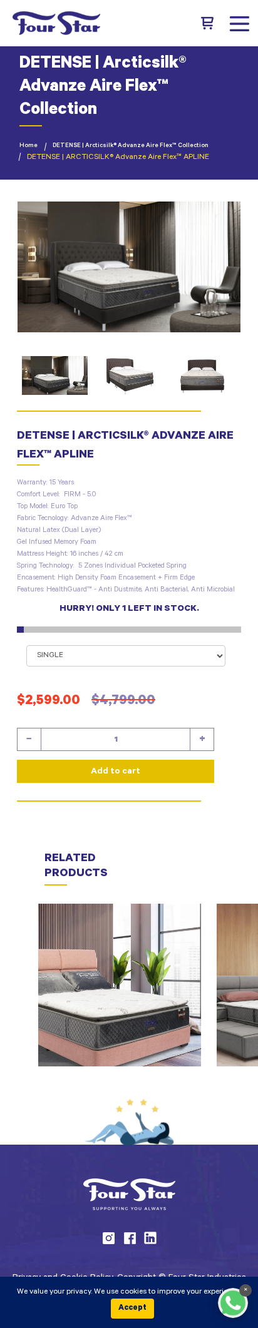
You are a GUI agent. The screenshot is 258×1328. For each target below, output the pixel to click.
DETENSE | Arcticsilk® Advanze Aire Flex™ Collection (131, 146)
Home (28, 146)
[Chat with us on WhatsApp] (233, 1303)
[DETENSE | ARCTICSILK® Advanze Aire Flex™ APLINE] (129, 267)
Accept (132, 1308)
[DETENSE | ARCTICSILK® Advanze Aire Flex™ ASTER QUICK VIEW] (119, 985)
